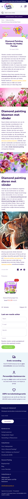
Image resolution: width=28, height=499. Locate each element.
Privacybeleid (16, 491)
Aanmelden (7, 421)
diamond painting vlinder (19, 80)
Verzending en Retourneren (9, 438)
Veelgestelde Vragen (7, 435)
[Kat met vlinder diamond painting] (14, 249)
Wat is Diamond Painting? (9, 449)
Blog (2, 466)
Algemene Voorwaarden (6, 491)
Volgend (22, 307)
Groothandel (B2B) (6, 455)
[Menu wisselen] (2, 6)
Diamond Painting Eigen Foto (10, 298)
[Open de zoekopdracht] (2, 12)
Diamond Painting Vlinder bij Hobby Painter (10, 22)
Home (2, 20)
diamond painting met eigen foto (13, 258)
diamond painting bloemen (9, 141)
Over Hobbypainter (7, 446)
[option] (10, 290)
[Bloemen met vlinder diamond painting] (14, 97)
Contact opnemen (6, 432)
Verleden (6, 307)
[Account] (21, 6)
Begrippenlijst (5, 463)
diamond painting (6, 264)
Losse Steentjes (6, 469)
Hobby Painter (13, 493)
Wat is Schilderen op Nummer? (10, 452)
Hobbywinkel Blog (10, 20)
